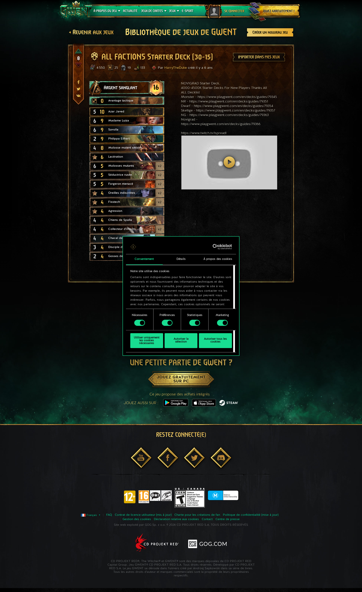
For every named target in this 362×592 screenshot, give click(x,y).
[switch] (167, 323)
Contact (207, 519)
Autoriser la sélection (181, 340)
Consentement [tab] (144, 259)
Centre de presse (228, 519)
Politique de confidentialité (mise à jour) (250, 514)
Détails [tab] (181, 259)
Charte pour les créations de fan (197, 514)
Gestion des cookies (137, 519)
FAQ (109, 514)
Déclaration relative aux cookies (176, 519)
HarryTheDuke (175, 67)
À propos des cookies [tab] (217, 259)
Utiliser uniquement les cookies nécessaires (147, 340)
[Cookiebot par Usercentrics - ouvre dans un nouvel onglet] (215, 247)
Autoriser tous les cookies (215, 340)
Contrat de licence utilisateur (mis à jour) (143, 514)
